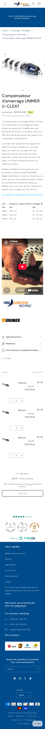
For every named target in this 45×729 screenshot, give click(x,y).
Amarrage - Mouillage (21, 30)
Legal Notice (10, 564)
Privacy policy (32, 716)
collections (20, 605)
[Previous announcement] (4, 17)
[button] (5, 4)
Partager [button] (7, 358)
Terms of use (10, 570)
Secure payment (11, 576)
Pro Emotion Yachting (21, 713)
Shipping (14, 116)
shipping (29, 484)
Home (5, 30)
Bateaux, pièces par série (15, 553)
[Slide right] (28, 90)
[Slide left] (17, 90)
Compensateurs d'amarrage (14, 34)
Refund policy (20, 716)
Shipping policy (30, 720)
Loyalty (7, 581)
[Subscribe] (37, 669)
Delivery (8, 559)
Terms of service (17, 720)
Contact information (23, 724)
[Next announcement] (40, 17)
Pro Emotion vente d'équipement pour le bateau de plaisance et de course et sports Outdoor (22, 590)
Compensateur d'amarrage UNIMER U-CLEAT (21, 38)
